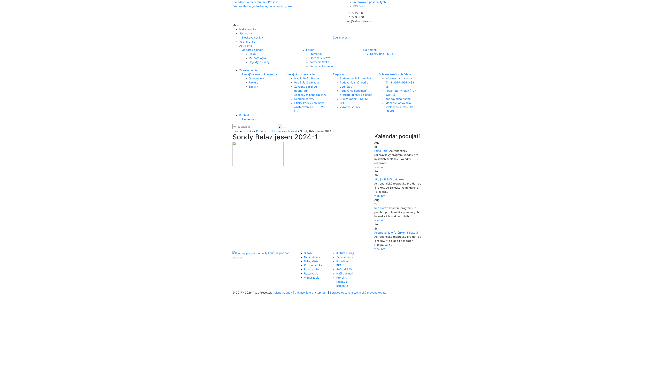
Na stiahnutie (312, 257)
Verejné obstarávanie (301, 74)
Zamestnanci (250, 119)
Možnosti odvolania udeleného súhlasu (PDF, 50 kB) (401, 107)
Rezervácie (311, 273)
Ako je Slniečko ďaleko (389, 179)
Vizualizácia (311, 277)
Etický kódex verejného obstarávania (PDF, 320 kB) (309, 107)
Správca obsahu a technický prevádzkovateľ (358, 292)
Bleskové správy (252, 37)
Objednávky (256, 78)
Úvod (235, 131)
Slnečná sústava (319, 58)
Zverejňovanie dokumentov (259, 74)
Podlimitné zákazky (307, 82)
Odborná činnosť (252, 49)
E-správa (339, 74)
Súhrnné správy (304, 99)
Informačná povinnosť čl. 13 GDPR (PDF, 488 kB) (399, 82)
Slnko (252, 54)
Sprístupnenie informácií (355, 78)
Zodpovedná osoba (398, 99)
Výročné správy (350, 107)
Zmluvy (253, 86)
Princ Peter (381, 150)
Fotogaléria (311, 261)
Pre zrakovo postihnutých (369, 2)
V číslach (308, 49)
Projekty (341, 277)
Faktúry (253, 82)
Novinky (248, 131)
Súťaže (308, 253)
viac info (379, 167)
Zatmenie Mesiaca (321, 66)
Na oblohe (370, 49)
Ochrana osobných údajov (395, 74)
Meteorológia (257, 58)
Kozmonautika (313, 265)
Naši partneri (344, 273)
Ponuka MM (311, 269)
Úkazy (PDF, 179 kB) (383, 54)
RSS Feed (359, 6)
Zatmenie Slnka (319, 62)
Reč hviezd (381, 208)
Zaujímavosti (341, 37)
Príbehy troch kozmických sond (276, 131)
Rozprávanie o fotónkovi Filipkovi (396, 232)
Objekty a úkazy (259, 62)
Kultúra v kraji (345, 253)
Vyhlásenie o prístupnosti (311, 292)
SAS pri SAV (344, 269)
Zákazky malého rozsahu (310, 94)
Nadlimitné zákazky (307, 78)
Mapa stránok (283, 292)
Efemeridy (316, 54)
